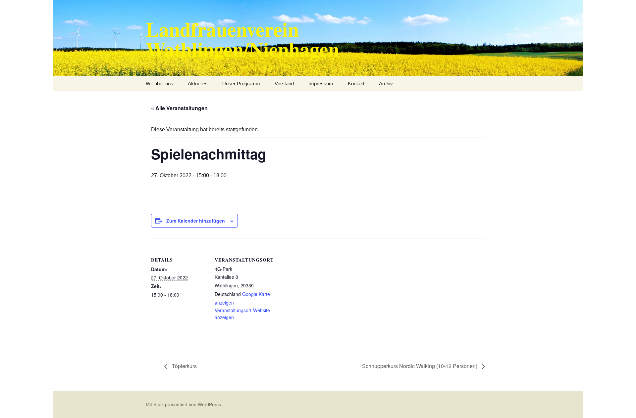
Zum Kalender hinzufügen (195, 220)
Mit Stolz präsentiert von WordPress (183, 404)
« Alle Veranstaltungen (179, 108)
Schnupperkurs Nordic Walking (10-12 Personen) (420, 366)
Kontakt (356, 83)
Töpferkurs (184, 366)
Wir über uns (159, 83)
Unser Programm (241, 83)
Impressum (320, 83)
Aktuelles (198, 83)
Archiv (386, 83)
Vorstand (284, 83)
